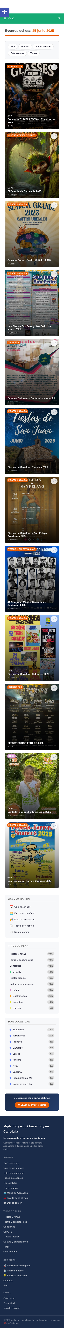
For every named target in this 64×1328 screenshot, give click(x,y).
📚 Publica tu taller (13, 1270)
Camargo (33, 1047)
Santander (33, 1029)
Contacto (8, 1280)
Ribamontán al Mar (33, 1078)
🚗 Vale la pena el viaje (16, 1198)
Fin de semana (43, 46)
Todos (33, 53)
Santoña (33, 1071)
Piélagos (33, 1041)
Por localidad (10, 1183)
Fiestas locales (31, 978)
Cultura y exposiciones (31, 984)
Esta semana (17, 53)
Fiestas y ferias (31, 953)
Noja (33, 1065)
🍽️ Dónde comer (12, 1202)
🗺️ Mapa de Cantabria (15, 1192)
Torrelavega (33, 1035)
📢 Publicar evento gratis (16, 1265)
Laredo (33, 1053)
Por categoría (10, 1188)
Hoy (13, 46)
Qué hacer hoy (20, 906)
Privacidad (9, 1303)
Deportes (33, 1002)
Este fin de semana (22, 919)
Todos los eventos (22, 925)
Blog (5, 1285)
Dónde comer (19, 932)
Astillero (33, 1059)
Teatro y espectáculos (31, 960)
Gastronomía (33, 996)
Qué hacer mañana (22, 913)
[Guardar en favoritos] (54, 67)
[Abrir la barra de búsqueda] (59, 18)
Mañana (25, 46)
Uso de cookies (11, 1308)
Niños (33, 990)
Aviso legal (9, 1298)
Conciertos (31, 965)
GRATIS (33, 971)
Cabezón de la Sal (33, 1084)
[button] (4, 12)
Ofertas (33, 1008)
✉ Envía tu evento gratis (32, 1104)
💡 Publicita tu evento (15, 1275)
